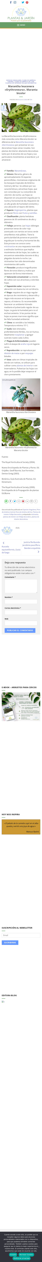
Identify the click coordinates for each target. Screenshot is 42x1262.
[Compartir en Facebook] (10, 501)
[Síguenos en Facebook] (11, 2)
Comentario (10, 577)
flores (15, 213)
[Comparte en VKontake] (27, 501)
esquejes (29, 353)
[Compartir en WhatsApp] (6, 501)
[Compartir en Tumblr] (36, 501)
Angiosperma (20, 210)
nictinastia (9, 246)
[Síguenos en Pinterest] (27, 2)
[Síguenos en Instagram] (15, 2)
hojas (28, 225)
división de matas (12, 353)
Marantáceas (20, 170)
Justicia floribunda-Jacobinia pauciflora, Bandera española (31, 545)
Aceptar (13, 1254)
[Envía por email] (19, 501)
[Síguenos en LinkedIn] (31, 2)
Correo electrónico (13, 608)
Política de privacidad (22, 1258)
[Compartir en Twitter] (15, 501)
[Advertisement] (21, 50)
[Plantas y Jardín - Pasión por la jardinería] (21, 13)
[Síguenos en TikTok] (19, 2)
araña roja (25, 344)
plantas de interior (25, 365)
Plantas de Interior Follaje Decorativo (20, 83)
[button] (21, 25)
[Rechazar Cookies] (38, 1247)
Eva (31, 99)
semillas (33, 213)
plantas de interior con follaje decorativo (17, 517)
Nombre (9, 597)
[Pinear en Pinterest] (23, 501)
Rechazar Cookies (26, 1254)
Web (6, 619)
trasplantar (19, 334)
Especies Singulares (13, 80)
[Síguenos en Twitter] (23, 2)
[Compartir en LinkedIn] (31, 501)
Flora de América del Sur (24, 81)
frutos (25, 213)
